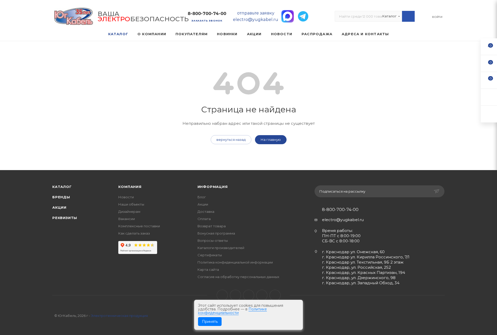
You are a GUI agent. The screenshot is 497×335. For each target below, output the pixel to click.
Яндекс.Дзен (275, 295)
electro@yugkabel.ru (343, 219)
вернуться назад (231, 139)
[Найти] (408, 16)
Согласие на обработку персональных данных (238, 277)
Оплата (204, 219)
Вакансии (126, 219)
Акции (59, 207)
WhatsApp (261, 295)
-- (489, 46)
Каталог (62, 187)
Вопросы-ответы (213, 240)
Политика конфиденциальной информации (235, 262)
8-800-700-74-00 (207, 13)
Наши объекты (131, 204)
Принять (210, 321)
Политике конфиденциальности (232, 311)
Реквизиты (64, 218)
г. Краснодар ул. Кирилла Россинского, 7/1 (366, 256)
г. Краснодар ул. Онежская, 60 (353, 251)
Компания (129, 187)
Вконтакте (222, 295)
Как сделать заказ (134, 233)
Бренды (61, 197)
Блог (202, 197)
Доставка (206, 211)
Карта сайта (208, 269)
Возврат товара (212, 226)
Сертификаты (210, 255)
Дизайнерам (129, 211)
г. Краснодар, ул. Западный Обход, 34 (360, 282)
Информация (213, 187)
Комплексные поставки (139, 226)
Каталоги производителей (221, 248)
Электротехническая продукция (119, 316)
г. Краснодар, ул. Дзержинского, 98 (359, 277)
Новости (126, 197)
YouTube (248, 295)
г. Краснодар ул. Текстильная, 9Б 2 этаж (363, 262)
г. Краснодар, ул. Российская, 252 (356, 267)
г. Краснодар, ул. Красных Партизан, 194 (363, 272)
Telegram (235, 295)
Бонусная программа (216, 233)
